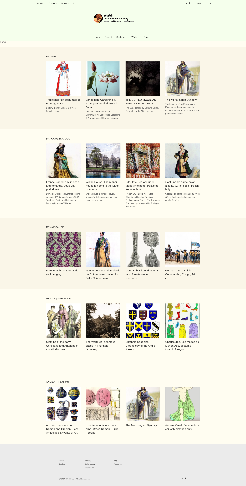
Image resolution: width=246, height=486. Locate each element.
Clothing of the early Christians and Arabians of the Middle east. (62, 345)
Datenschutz (90, 464)
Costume (120, 37)
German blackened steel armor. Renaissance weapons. (143, 274)
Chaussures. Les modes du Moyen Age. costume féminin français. (182, 345)
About (75, 3)
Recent (108, 37)
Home (97, 37)
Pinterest (186, 3)
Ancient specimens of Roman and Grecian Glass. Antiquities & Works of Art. (62, 429)
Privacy (88, 460)
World (134, 37)
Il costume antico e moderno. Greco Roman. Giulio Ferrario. (102, 429)
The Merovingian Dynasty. (181, 99)
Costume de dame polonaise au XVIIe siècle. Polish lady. (182, 185)
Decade (40, 3)
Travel (147, 37)
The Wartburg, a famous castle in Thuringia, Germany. (100, 345)
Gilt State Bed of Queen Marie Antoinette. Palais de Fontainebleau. (142, 185)
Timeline (52, 3)
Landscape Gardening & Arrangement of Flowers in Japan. (102, 103)
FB (189, 3)
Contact (62, 464)
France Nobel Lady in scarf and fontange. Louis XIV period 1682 (62, 185)
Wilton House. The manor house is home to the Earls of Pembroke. (102, 185)
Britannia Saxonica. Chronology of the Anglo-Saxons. (141, 345)
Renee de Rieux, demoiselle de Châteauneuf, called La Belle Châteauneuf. (103, 274)
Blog (115, 460)
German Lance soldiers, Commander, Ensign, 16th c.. (181, 274)
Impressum (89, 467)
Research (65, 3)
